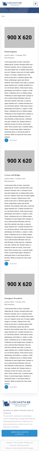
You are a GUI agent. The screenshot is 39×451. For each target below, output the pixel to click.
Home (3, 16)
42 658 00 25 (19, 434)
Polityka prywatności (23, 445)
